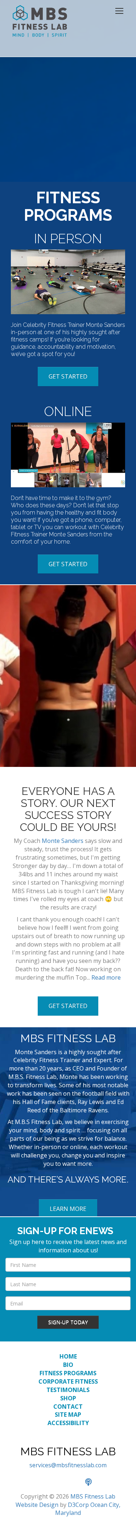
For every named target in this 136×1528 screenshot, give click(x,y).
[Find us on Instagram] (76, 1483)
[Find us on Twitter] (60, 1483)
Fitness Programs (68, 1373)
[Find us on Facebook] (44, 1483)
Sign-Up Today (68, 1322)
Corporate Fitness (68, 1381)
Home (68, 1356)
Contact (68, 1407)
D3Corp (78, 1505)
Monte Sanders (62, 841)
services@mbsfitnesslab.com (68, 1465)
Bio (68, 1365)
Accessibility (68, 1423)
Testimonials (68, 1390)
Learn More (68, 1209)
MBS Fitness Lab (92, 1496)
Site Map (68, 1415)
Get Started (68, 376)
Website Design (37, 1505)
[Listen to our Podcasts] (92, 1483)
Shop (68, 1398)
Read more (106, 977)
